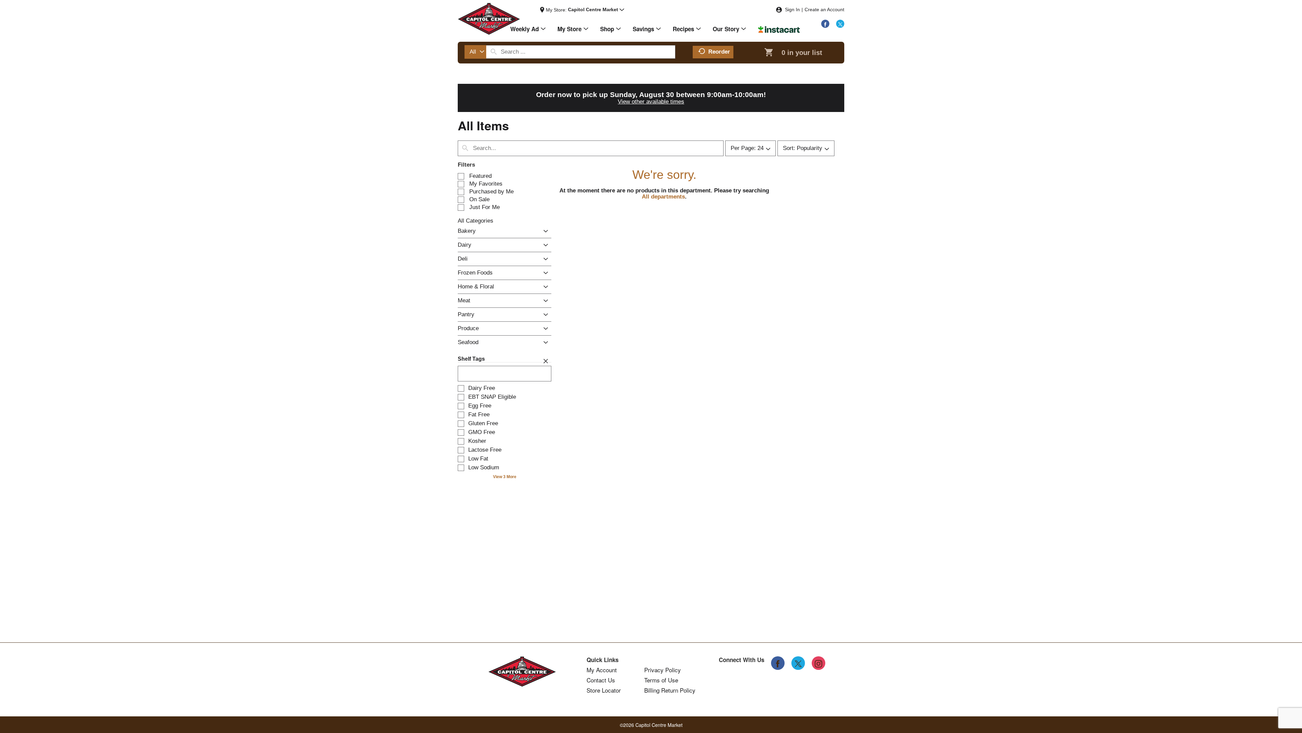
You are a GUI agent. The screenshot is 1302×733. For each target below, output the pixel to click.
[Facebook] (825, 24)
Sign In (792, 9)
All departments (663, 196)
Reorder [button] (719, 52)
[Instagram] (818, 663)
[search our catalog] (493, 52)
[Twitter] (840, 24)
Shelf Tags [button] (471, 359)
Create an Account (824, 9)
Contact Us (601, 680)
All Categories (475, 221)
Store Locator (604, 690)
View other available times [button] (651, 101)
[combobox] (475, 52)
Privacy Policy (662, 669)
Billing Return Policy (669, 690)
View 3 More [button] (504, 476)
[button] (596, 10)
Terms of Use (661, 680)
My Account (602, 669)
